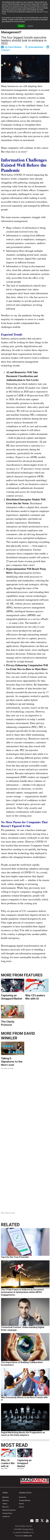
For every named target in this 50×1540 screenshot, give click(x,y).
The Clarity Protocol (7, 1023)
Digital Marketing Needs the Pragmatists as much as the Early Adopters (23, 1433)
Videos (4, 1504)
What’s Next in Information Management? (20, 30)
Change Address (24, 1500)
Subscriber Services (25, 1493)
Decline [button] (30, 26)
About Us (5, 1507)
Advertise (5, 1497)
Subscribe (22, 1497)
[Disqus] (25, 1106)
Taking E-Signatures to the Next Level (11, 1061)
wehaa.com (28, 1536)
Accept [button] (21, 26)
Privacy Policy (7, 1513)
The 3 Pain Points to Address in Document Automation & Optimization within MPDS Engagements (22, 1292)
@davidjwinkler (35, 47)
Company (5, 1493)
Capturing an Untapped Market (11, 997)
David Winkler (15, 47)
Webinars (5, 1500)
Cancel (21, 1507)
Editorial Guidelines (9, 1510)
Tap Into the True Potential (14, 1257)
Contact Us (6, 1516)
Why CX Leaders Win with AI (35, 997)
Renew (21, 1504)
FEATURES (33, 975)
